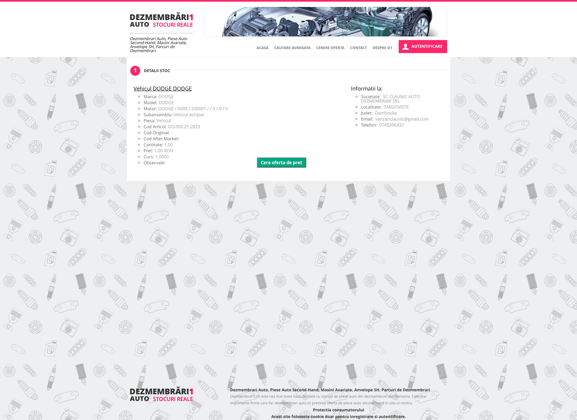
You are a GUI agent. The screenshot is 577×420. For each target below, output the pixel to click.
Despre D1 (382, 47)
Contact (358, 47)
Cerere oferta (330, 47)
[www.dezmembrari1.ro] (161, 19)
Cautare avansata (292, 47)
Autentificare (426, 46)
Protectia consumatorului (338, 410)
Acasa (263, 47)
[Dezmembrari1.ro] (161, 399)
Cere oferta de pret (281, 163)
